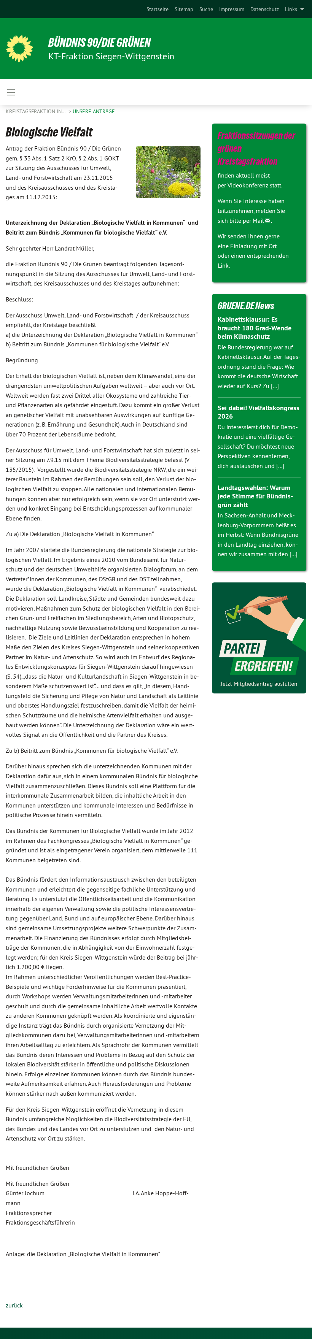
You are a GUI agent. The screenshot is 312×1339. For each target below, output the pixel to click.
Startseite (157, 9)
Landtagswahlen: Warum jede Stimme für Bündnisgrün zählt (255, 496)
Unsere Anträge (94, 111)
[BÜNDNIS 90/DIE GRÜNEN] (19, 48)
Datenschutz (264, 9)
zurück (14, 1305)
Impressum (231, 9)
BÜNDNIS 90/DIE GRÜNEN (99, 42)
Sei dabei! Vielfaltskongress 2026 (258, 412)
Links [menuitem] (291, 9)
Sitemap (184, 9)
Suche (206, 9)
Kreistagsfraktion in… (36, 111)
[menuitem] (157, 9)
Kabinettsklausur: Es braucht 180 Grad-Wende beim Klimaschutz (254, 328)
